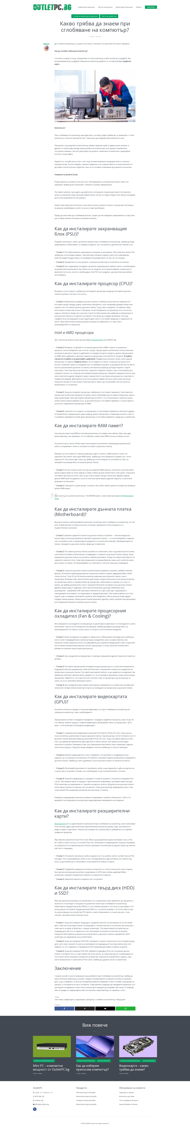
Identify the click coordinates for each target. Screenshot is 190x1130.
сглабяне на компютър (105, 999)
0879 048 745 (39, 1096)
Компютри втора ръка (86, 7)
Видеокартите (60, 824)
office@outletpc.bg (42, 1104)
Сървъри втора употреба (85, 1100)
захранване (80, 999)
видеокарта (69, 999)
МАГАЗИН (151, 7)
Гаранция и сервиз (126, 1092)
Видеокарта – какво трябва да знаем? (134, 1067)
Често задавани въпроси (128, 1100)
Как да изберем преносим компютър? (92, 1067)
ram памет (59, 999)
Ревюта (139, 7)
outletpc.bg (38, 1100)
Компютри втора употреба (86, 1096)
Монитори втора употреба (86, 1104)
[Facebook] (35, 1109)
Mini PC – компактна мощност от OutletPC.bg (51, 1067)
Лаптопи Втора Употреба (85, 1092)
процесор (90, 999)
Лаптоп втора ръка (105, 7)
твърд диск (120, 999)
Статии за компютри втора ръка (85, 16)
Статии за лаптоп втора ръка (86, 1061)
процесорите (97, 340)
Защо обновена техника (128, 1104)
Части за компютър (109, 16)
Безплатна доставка (126, 1096)
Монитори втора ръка (124, 7)
